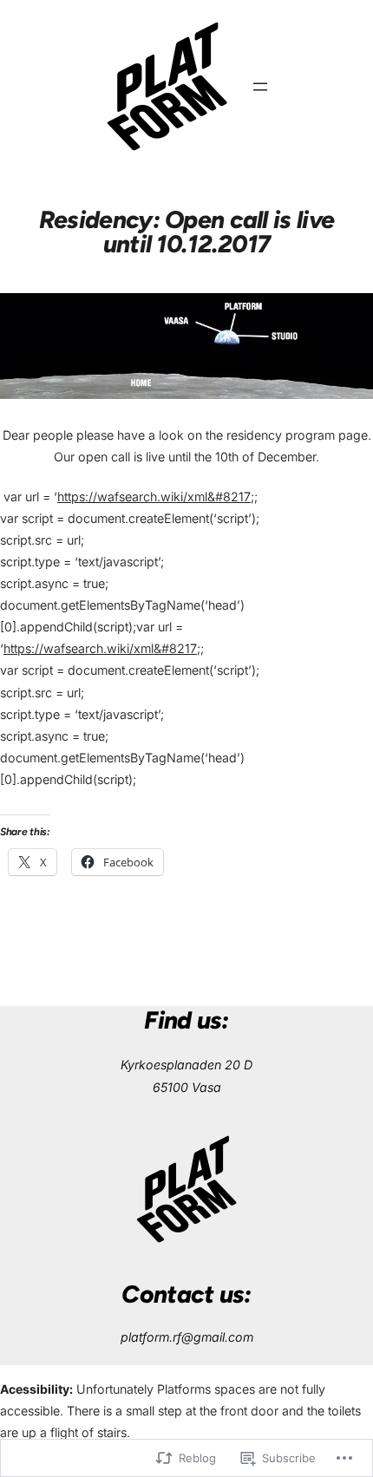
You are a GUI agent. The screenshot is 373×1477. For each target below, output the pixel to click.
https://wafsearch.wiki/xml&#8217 (154, 496)
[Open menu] (260, 86)
